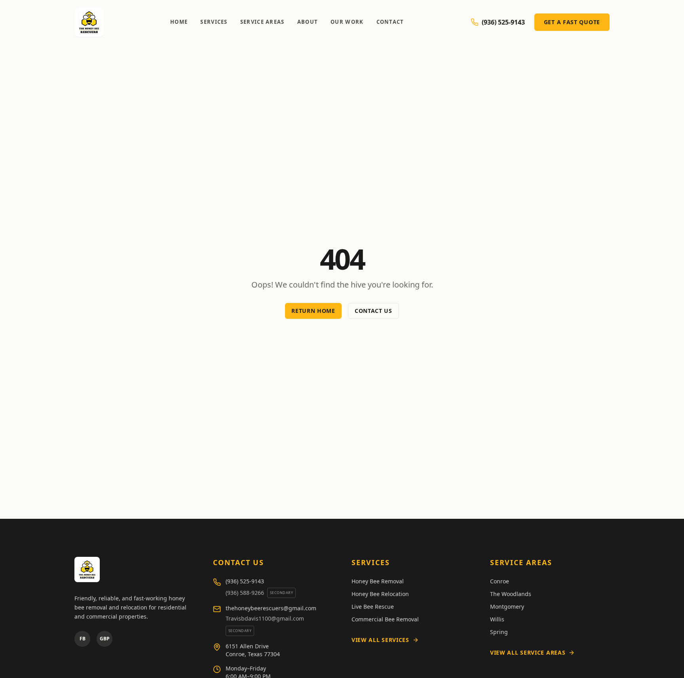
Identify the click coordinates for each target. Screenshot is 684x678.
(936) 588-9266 (245, 592)
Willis (497, 619)
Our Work (347, 21)
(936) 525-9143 (503, 22)
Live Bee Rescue (373, 606)
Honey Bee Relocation (380, 594)
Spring (499, 632)
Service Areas (262, 21)
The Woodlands (510, 594)
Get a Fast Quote (572, 22)
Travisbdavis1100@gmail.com (265, 618)
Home (179, 21)
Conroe (499, 581)
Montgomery (507, 606)
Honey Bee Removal (378, 581)
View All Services (380, 640)
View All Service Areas (527, 652)
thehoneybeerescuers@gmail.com (271, 608)
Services (213, 21)
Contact (390, 21)
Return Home (313, 310)
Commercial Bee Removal (385, 619)
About (307, 21)
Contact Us (373, 310)
